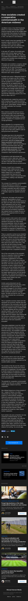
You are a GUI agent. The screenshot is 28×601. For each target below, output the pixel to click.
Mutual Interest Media (14, 590)
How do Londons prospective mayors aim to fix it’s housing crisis (17, 457)
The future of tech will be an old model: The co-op (10, 474)
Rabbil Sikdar (7, 580)
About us (9, 596)
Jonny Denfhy (8, 512)
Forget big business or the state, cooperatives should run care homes (14, 504)
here (22, 427)
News (7, 6)
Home (2, 6)
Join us (13, 596)
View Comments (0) (13, 442)
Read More (22, 513)
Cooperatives (13, 6)
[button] (2, 2)
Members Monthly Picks (13, 501)
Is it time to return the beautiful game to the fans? (12, 572)
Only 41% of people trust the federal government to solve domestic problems (12, 142)
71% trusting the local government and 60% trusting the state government (12, 147)
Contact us (18, 596)
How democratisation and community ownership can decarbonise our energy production (13, 540)
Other (11, 453)
